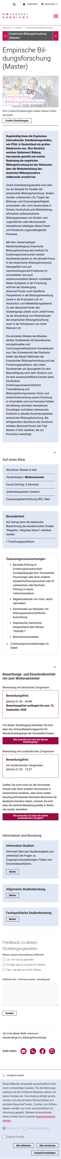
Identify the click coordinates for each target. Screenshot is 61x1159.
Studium (18, 28)
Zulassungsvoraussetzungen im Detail (30, 645)
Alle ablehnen (23, 1145)
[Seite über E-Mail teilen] (24, 1053)
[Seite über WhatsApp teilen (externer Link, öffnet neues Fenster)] (33, 1053)
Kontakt (32, 4)
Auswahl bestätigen (45, 1153)
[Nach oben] (55, 452)
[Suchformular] (14, 4)
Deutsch (51, 4)
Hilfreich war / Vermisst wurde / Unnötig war (26, 979)
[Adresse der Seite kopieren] (52, 1053)
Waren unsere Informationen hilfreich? (23, 954)
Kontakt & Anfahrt (15, 1075)
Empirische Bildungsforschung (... (40, 28)
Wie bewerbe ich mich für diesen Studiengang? (30, 740)
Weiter (14, 871)
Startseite (7, 28)
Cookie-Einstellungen (17, 120)
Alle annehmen (47, 1145)
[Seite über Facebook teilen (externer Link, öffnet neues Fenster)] (42, 1053)
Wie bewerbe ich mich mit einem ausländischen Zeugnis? (30, 816)
